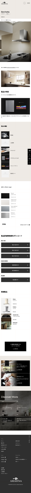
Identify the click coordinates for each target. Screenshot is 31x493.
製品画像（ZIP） (15, 279)
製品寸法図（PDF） (15, 244)
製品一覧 (2, 443)
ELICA (16, 461)
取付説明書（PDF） (15, 270)
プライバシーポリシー (4, 473)
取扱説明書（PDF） (15, 265)
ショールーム (17, 443)
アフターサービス (3, 447)
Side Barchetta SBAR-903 (11, 67)
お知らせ (2, 451)
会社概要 (2, 467)
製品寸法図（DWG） (15, 256)
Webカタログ (17, 445)
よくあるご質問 (3, 449)
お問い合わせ (17, 441)
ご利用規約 (3, 471)
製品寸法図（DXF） (15, 250)
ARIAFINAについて (4, 445)
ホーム (2, 441)
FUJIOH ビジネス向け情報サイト (20, 459)
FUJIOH (16, 457)
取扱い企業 (3, 469)
